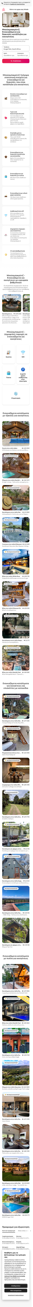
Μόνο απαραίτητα (15, 1290)
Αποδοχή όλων (15, 1286)
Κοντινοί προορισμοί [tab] (8, 1231)
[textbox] (9, 55)
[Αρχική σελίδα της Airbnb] (3, 9)
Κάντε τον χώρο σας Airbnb (19, 9)
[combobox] (16, 49)
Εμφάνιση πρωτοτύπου (17, 4)
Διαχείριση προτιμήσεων (16, 1295)
